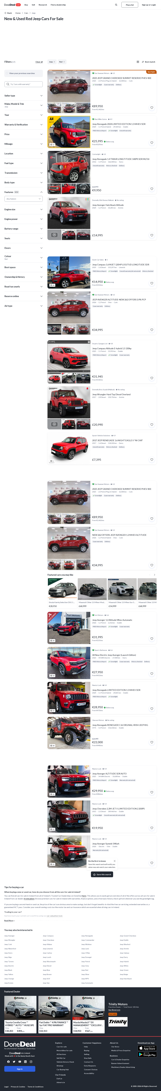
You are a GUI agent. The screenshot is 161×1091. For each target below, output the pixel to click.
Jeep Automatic (87, 983)
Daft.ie (59, 1079)
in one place (29, 898)
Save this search (104, 874)
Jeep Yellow (8, 974)
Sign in (20, 1069)
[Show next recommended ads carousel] (154, 575)
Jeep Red (84, 970)
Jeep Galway (124, 953)
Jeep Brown (47, 974)
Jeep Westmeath (49, 961)
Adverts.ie (61, 1082)
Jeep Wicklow (86, 944)
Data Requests (90, 1066)
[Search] (8, 84)
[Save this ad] (152, 108)
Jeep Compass (48, 936)
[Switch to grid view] (137, 61)
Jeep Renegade (87, 936)
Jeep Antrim (124, 949)
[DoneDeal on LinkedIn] (25, 1061)
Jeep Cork (8, 944)
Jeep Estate (8, 983)
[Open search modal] (116, 4)
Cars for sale (62, 1047)
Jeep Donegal (86, 957)
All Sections (61, 1054)
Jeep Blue (46, 970)
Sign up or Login (149, 5)
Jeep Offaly (85, 953)
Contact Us (88, 1062)
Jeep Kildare (47, 944)
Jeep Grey (85, 966)
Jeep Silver (85, 974)
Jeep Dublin (124, 940)
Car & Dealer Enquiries (120, 1060)
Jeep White (124, 966)
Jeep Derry (124, 957)
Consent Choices (90, 1070)
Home (17, 13)
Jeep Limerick (48, 949)
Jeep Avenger (9, 936)
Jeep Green (124, 970)
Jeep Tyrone (9, 961)
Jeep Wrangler (9, 940)
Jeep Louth (47, 957)
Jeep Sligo (8, 957)
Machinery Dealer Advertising (123, 1067)
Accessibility (89, 1073)
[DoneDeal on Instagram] (31, 1061)
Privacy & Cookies (18, 1087)
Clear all (39, 62)
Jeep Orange (9, 979)
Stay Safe (87, 1058)
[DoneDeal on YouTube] (19, 1061)
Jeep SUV (46, 979)
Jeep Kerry (8, 953)
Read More (8, 920)
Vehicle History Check (65, 1062)
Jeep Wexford (125, 944)
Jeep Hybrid (124, 961)
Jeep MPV (85, 979)
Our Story (115, 1047)
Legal (6, 1087)
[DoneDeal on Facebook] (8, 1061)
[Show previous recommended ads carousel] (150, 575)
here (84, 896)
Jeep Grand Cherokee (128, 936)
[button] (58, 4)
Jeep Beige (124, 974)
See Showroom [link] (114, 1010)
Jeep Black (8, 970)
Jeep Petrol (85, 961)
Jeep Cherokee (48, 940)
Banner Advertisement (120, 1063)
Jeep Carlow (47, 953)
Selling (86, 1054)
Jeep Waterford (10, 949)
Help (86, 1047)
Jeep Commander (87, 940)
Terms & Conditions (35, 1087)
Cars (26, 13)
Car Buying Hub (63, 1070)
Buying (86, 1050)
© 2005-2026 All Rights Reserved (144, 1086)
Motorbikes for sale (64, 1050)
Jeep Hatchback (126, 979)
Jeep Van (46, 983)
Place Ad (130, 5)
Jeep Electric (9, 966)
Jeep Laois (85, 949)
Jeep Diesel (47, 966)
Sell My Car (61, 1058)
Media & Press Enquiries (120, 1050)
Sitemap (60, 1066)
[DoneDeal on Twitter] (14, 1061)
